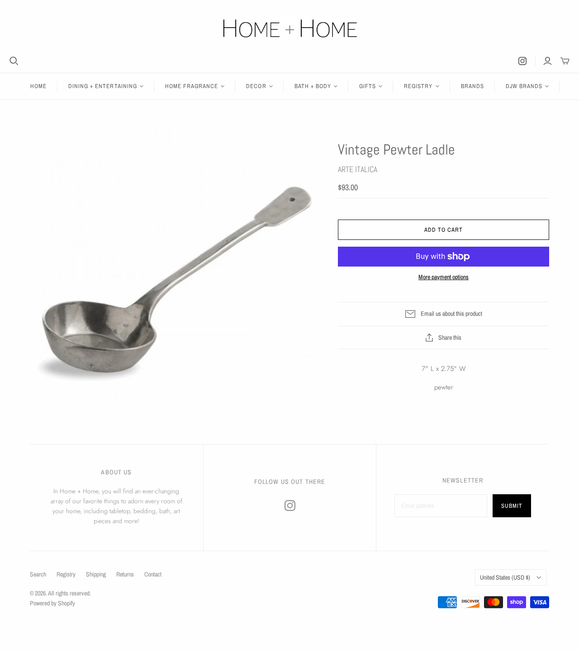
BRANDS (472, 86)
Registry (66, 574)
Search (38, 574)
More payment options (443, 277)
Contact (152, 574)
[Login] (547, 61)
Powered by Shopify (52, 603)
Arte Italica (357, 169)
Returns (125, 574)
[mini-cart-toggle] (565, 61)
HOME (38, 86)
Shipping (96, 574)
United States (505, 577)
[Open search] (14, 61)
